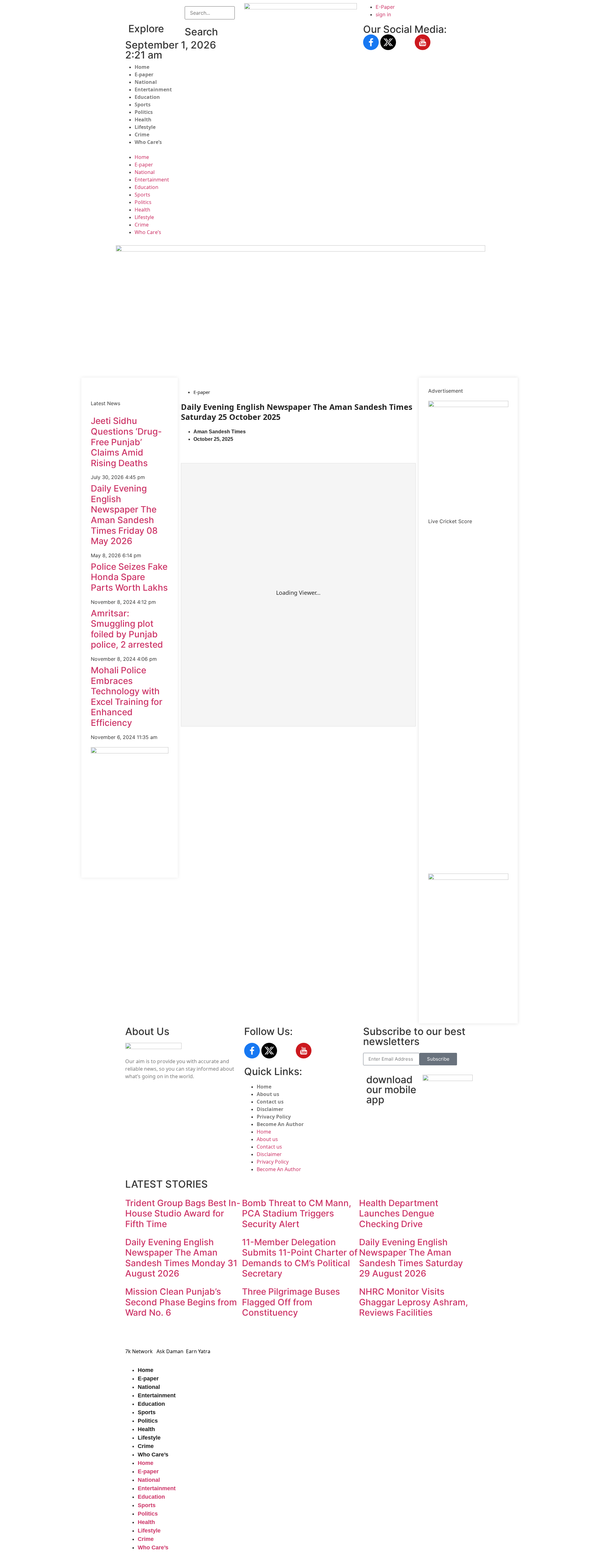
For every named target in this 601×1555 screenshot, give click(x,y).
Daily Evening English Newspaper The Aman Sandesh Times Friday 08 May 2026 (124, 514)
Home (142, 67)
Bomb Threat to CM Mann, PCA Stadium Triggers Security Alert (296, 1213)
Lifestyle (145, 127)
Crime (142, 134)
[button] (210, 23)
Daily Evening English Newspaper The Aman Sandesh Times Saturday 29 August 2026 (411, 1258)
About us (268, 1094)
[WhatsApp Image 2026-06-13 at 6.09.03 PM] (468, 405)
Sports (143, 104)
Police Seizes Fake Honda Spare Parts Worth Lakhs (129, 577)
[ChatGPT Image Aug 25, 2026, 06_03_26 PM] (300, 250)
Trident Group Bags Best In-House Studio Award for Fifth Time (182, 1213)
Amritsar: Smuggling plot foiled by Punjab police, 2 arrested (127, 629)
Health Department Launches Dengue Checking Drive (398, 1213)
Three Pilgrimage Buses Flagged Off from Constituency (291, 1302)
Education (147, 97)
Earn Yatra (198, 1351)
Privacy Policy (274, 1116)
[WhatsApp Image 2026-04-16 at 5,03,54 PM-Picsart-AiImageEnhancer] (129, 751)
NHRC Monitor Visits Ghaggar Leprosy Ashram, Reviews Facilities (413, 1302)
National (146, 82)
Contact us (270, 1101)
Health (143, 119)
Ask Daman (170, 1351)
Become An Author (280, 1124)
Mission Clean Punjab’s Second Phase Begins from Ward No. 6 (181, 1302)
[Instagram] (405, 42)
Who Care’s (148, 142)
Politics (144, 112)
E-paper (144, 74)
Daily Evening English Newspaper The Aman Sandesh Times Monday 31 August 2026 (181, 1258)
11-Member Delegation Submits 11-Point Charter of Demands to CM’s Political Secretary (299, 1258)
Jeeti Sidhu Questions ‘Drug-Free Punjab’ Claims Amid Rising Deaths (126, 442)
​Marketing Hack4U (386, 1333)
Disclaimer (270, 1109)
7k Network (139, 1351)
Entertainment (153, 89)
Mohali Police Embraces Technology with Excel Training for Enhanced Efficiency (126, 696)
